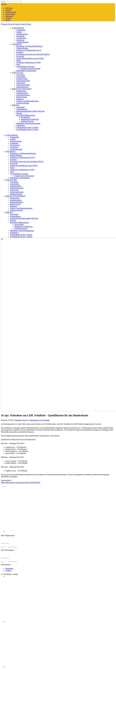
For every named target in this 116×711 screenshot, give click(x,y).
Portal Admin (10, 14)
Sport (25, 420)
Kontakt (8, 570)
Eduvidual (9, 16)
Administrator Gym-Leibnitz (39, 420)
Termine (8, 18)
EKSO (7, 20)
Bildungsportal (10, 12)
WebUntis (9, 8)
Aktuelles (18, 420)
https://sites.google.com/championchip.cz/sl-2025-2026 (20, 482)
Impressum (9, 568)
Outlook (8, 10)
